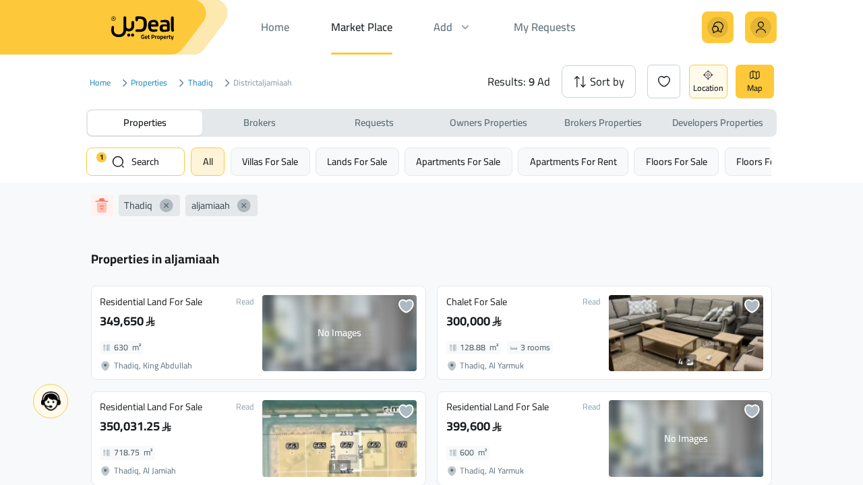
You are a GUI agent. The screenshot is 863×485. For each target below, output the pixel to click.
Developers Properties (717, 122)
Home (100, 83)
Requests (374, 122)
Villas (270, 161)
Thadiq (200, 83)
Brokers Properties (603, 122)
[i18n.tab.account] (761, 27)
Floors (676, 161)
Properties (149, 83)
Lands (357, 161)
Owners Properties (488, 122)
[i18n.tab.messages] (718, 27)
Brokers (259, 122)
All (208, 161)
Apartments (458, 161)
